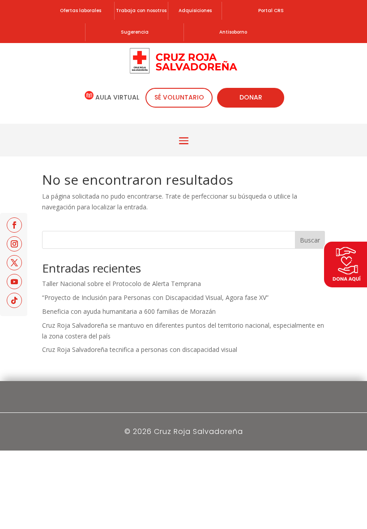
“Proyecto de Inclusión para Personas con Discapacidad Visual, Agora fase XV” (155, 297)
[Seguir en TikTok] (14, 300)
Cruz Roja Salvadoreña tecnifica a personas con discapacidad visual (139, 349)
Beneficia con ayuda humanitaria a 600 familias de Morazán (129, 311)
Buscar (310, 240)
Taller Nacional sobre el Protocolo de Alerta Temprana (121, 283)
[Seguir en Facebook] (14, 225)
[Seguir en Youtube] (14, 281)
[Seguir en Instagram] (14, 243)
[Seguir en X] (14, 262)
